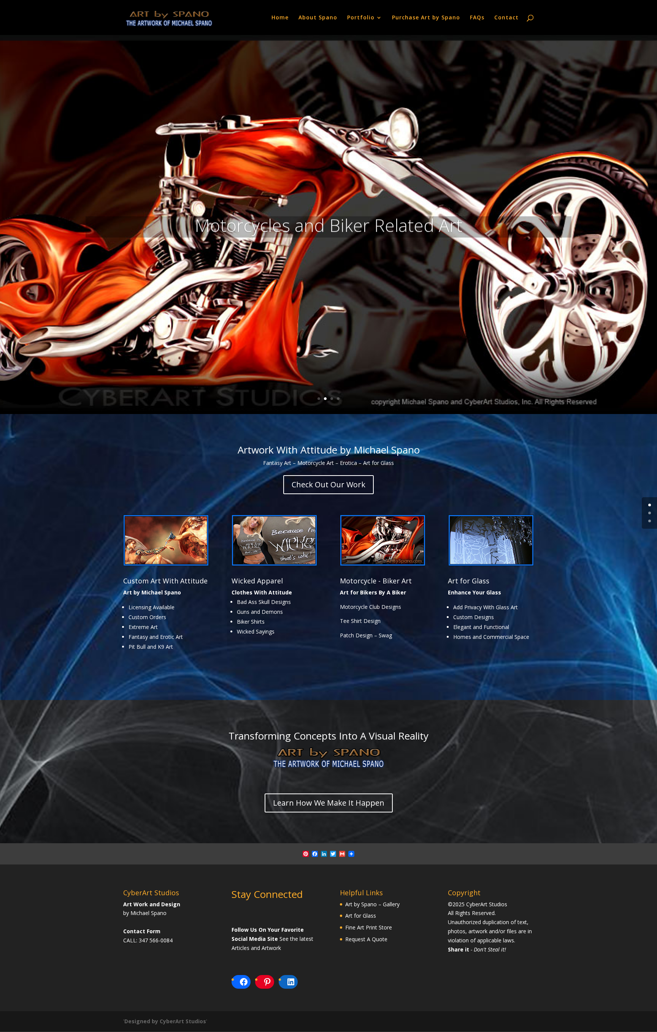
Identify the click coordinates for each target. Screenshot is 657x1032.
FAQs (477, 18)
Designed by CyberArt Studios (165, 1021)
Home (280, 18)
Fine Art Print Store (368, 927)
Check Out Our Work (328, 484)
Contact (506, 18)
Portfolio (361, 18)
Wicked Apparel (257, 580)
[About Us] (328, 766)
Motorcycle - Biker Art (376, 580)
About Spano (317, 18)
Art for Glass (468, 580)
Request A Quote (366, 939)
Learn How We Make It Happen (328, 803)
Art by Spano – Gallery (372, 904)
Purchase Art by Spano (426, 18)
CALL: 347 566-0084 (148, 940)
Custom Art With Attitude (165, 580)
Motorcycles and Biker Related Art (328, 222)
